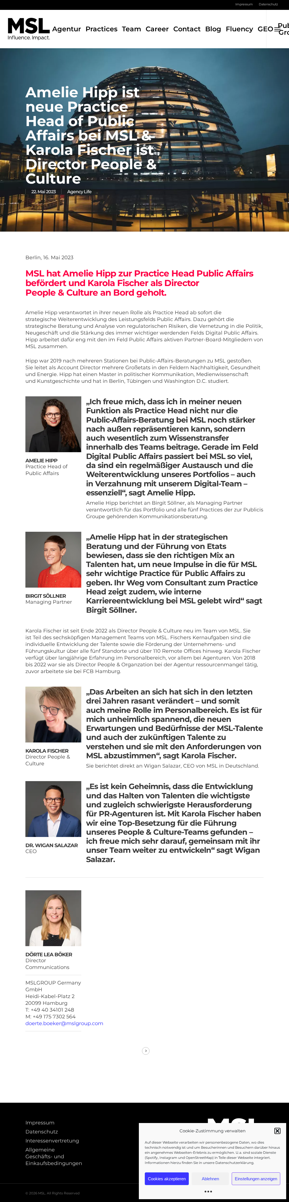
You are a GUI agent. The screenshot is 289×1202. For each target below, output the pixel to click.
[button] (277, 1131)
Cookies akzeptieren (167, 1178)
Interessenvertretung (52, 1141)
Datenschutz (41, 1132)
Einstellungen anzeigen (256, 1178)
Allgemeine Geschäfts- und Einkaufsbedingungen (53, 1156)
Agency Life (79, 191)
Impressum (39, 1123)
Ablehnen (210, 1178)
